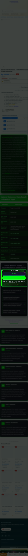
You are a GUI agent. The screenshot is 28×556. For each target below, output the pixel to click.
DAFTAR (14, 278)
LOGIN (14, 273)
